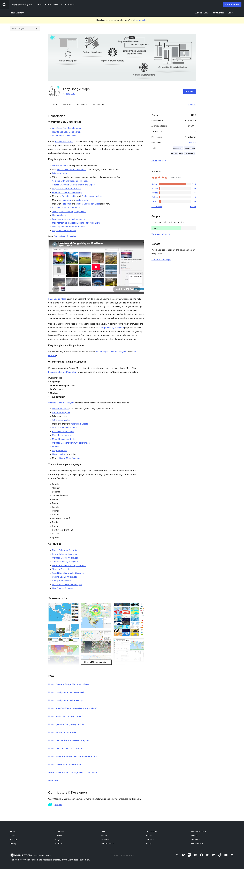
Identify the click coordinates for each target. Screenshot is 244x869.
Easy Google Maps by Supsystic (111, 351)
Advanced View (158, 160)
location (174, 153)
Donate (150, 839)
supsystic (70, 93)
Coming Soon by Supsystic (64, 577)
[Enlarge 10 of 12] (140, 606)
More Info (53, 780)
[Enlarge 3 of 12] (75, 648)
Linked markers (59, 454)
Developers (106, 839)
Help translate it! (141, 20)
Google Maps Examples (65, 236)
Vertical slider (82, 200)
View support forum (160, 234)
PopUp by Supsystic (61, 580)
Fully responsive (59, 173)
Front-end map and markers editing (68, 219)
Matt (194, 835)
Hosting (13, 839)
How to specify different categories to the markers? (72, 708)
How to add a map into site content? (65, 716)
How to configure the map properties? (66, 692)
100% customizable (61, 420)
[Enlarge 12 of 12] (140, 667)
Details (54, 104)
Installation (82, 104)
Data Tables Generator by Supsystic (69, 565)
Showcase (59, 831)
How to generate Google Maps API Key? (67, 724)
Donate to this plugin (161, 259)
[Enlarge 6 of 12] (108, 606)
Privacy (13, 843)
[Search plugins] (37, 28)
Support (192, 104)
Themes (58, 835)
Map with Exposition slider (64, 427)
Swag (149, 843)
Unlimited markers (60, 408)
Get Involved (151, 831)
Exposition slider (69, 196)
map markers (190, 153)
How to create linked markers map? (65, 764)
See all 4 (192, 142)
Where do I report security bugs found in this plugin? (72, 772)
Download (189, 91)
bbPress (195, 839)
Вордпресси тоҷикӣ (42, 855)
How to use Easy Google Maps (66, 132)
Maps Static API (59, 450)
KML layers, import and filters (66, 207)
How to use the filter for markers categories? (69, 740)
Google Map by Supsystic (112, 327)
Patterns (59, 843)
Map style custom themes (64, 230)
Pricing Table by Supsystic (64, 554)
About (12, 831)
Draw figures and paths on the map (68, 226)
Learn (103, 831)
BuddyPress (197, 843)
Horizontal (66, 200)
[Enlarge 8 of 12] (108, 658)
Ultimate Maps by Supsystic (61, 402)
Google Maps (190, 148)
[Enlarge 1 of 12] (75, 606)
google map (177, 148)
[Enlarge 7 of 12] (108, 634)
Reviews (67, 104)
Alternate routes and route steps (67, 192)
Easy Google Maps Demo (64, 135)
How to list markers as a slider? (63, 732)
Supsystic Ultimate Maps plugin (62, 372)
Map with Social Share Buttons (66, 188)
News (12, 835)
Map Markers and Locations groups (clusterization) (76, 223)
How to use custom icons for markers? (66, 748)
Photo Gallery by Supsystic (65, 550)
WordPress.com (199, 831)
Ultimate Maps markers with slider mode (71, 443)
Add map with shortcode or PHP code (70, 181)
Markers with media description (71, 169)
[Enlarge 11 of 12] (140, 642)
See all (193, 206)
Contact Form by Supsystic (65, 561)
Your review (156, 206)
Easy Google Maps (64, 141)
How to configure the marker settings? (66, 700)
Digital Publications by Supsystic (67, 584)
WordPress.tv (107, 843)
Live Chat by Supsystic (63, 588)
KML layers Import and (63, 431)
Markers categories (61, 412)
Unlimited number (60, 165)
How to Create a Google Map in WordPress (68, 684)
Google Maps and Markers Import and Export (73, 184)
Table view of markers (92, 196)
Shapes (55, 446)
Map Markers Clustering (63, 435)
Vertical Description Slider (88, 203)
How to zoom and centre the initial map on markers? (73, 756)
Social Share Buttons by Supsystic (68, 573)
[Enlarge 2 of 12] (75, 627)
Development (99, 104)
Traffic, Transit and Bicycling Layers (69, 211)
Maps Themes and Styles (64, 439)
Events (149, 835)
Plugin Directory (17, 13)
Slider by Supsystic (61, 569)
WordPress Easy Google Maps (66, 128)
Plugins (58, 839)
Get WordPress (232, 4)
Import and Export (79, 423)
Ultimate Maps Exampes (69, 458)
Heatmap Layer (59, 215)
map (181, 153)
